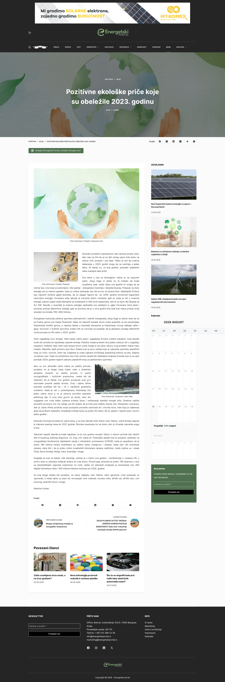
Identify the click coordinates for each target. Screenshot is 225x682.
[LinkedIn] (173, 141)
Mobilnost (141, 47)
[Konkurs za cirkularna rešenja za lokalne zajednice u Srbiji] (173, 232)
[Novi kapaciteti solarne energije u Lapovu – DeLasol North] (173, 184)
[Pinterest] (78, 505)
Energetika (91, 47)
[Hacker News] (180, 141)
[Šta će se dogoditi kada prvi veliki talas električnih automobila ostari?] (123, 562)
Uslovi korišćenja (153, 629)
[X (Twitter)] (166, 141)
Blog (168, 47)
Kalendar (149, 636)
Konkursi (156, 47)
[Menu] (30, 32)
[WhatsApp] (194, 141)
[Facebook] (159, 141)
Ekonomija (124, 47)
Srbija (56, 47)
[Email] (130, 505)
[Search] (30, 47)
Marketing (150, 626)
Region (68, 47)
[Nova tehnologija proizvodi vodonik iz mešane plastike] (86, 562)
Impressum (150, 633)
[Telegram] (187, 141)
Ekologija (109, 47)
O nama (148, 622)
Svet (79, 47)
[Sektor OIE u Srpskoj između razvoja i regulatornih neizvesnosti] (173, 280)
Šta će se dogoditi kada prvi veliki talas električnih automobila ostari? (121, 578)
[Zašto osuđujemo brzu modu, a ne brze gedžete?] (50, 562)
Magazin (180, 47)
